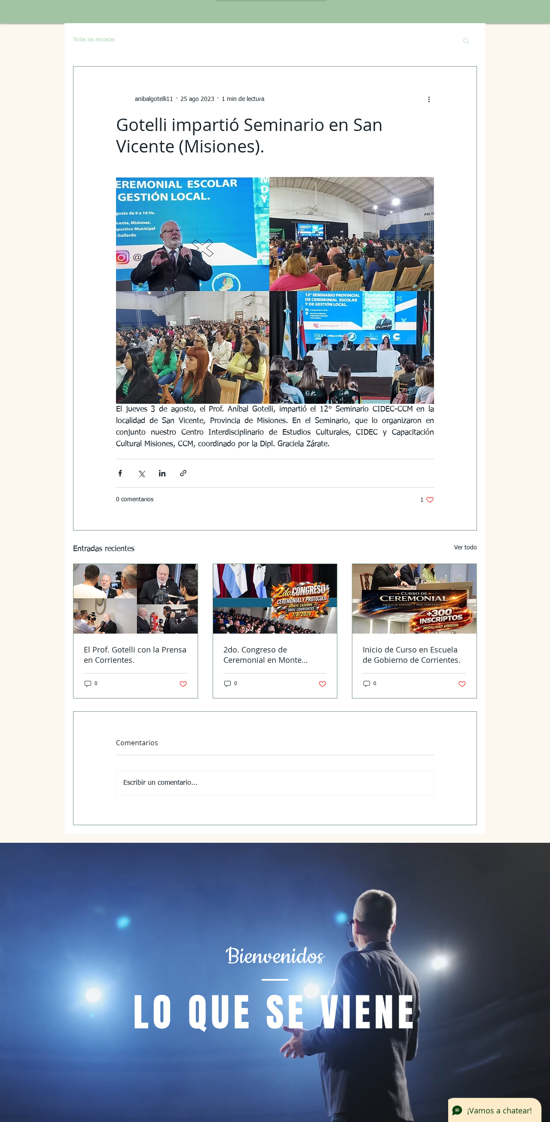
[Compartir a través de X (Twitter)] (141, 473)
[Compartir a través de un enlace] (183, 473)
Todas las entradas (94, 40)
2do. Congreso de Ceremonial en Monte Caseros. (262, 654)
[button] (466, 40)
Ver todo (465, 548)
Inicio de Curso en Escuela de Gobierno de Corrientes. (412, 654)
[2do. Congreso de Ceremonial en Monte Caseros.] (275, 599)
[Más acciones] (429, 99)
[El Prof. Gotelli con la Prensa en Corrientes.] (135, 599)
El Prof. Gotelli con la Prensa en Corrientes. (135, 654)
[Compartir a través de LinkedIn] (162, 473)
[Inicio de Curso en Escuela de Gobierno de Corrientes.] (414, 599)
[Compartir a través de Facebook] (120, 473)
